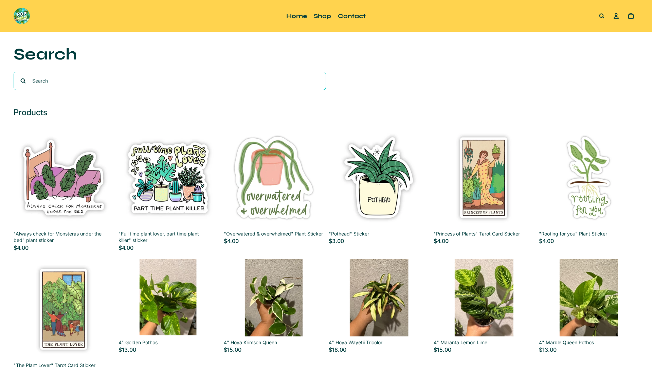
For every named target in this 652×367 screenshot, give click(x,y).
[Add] (103, 217)
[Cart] (630, 15)
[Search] (601, 15)
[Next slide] (208, 297)
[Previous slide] (129, 297)
